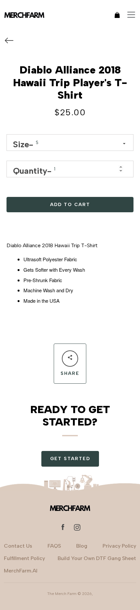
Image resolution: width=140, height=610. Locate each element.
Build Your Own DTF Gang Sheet (97, 558)
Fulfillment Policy (24, 558)
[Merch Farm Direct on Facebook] (63, 527)
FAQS (54, 546)
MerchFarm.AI (20, 571)
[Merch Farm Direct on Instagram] (77, 527)
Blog (81, 546)
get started (70, 458)
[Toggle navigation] (131, 15)
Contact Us (18, 546)
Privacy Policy (119, 546)
